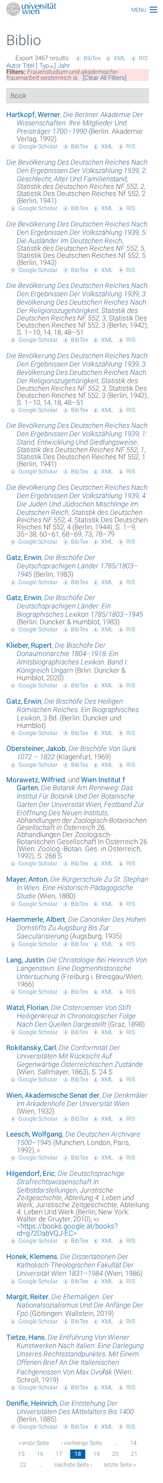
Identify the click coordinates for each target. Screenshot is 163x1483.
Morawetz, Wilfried (35, 780)
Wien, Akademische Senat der (52, 1095)
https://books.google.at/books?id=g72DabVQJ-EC (67, 1229)
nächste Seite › (73, 1464)
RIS (143, 58)
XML (119, 58)
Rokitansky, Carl (31, 1047)
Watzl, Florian (27, 1007)
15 (21, 1453)
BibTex (92, 58)
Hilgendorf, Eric (30, 1173)
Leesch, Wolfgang (34, 1134)
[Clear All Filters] (105, 77)
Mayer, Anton (26, 879)
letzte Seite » (120, 1464)
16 (40, 1453)
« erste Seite (33, 1443)
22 (23, 1464)
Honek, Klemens (31, 1256)
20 (115, 1453)
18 (77, 1453)
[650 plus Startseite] (81, 10)
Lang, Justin (25, 960)
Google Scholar (38, 146)
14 (133, 1443)
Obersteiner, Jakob (36, 748)
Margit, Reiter (27, 1296)
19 (96, 1453)
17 (59, 1453)
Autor (13, 65)
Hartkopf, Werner (33, 114)
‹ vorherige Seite (81, 1443)
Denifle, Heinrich (31, 1403)
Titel (28, 65)
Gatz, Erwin (23, 557)
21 (134, 1453)
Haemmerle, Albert (35, 919)
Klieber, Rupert (29, 645)
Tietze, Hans (25, 1337)
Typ (44, 65)
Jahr (64, 65)
